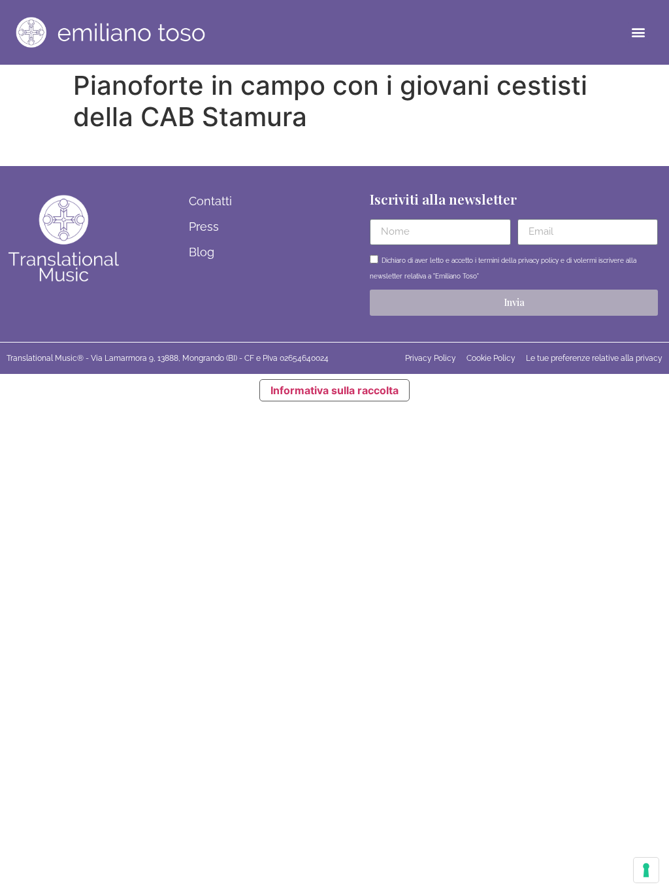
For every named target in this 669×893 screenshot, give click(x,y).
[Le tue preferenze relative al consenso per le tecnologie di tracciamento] (646, 870)
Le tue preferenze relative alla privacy (594, 358)
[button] (638, 32)
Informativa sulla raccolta (334, 390)
